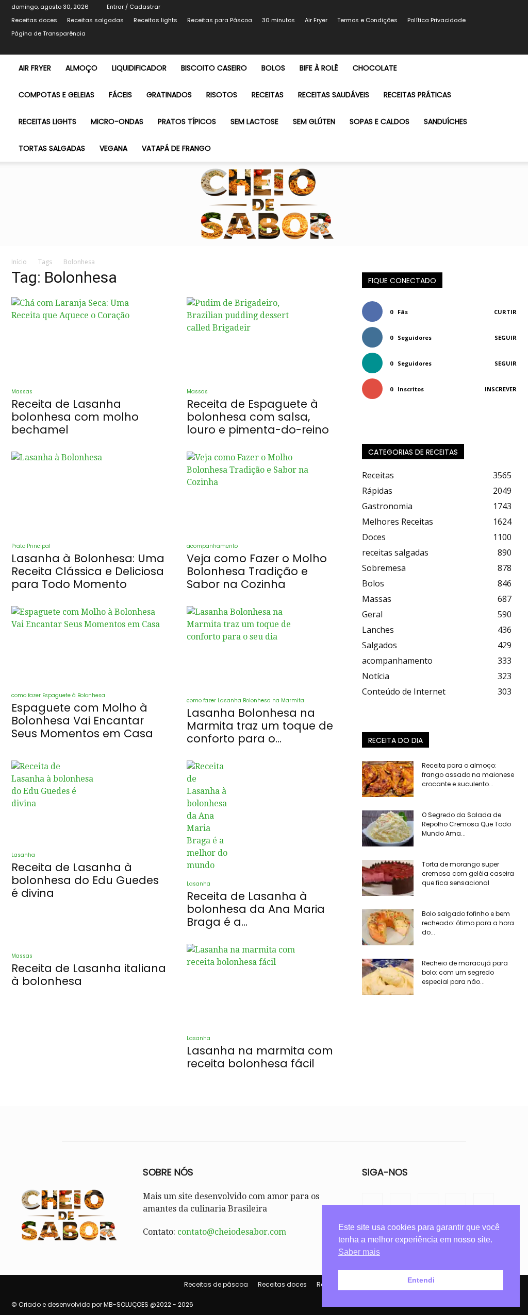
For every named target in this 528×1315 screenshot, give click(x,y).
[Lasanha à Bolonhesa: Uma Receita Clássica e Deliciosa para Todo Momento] (88, 493)
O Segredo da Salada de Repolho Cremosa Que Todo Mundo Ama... (466, 824)
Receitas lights (155, 20)
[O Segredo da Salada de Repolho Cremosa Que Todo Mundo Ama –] (388, 828)
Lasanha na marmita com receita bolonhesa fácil (260, 1057)
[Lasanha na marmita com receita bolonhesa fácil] (264, 985)
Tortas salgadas (52, 148)
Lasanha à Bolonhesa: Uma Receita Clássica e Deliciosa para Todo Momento (87, 571)
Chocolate (375, 68)
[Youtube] (509, 47)
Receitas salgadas (95, 20)
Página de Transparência (48, 33)
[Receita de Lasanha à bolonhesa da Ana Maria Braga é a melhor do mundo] (264, 816)
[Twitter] (475, 47)
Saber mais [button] (359, 1252)
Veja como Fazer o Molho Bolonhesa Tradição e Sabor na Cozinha (257, 571)
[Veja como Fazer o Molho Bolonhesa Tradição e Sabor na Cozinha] (264, 493)
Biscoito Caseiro (214, 68)
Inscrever (501, 389)
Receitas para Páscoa (219, 20)
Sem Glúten (314, 121)
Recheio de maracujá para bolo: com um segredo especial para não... (465, 972)
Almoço (81, 68)
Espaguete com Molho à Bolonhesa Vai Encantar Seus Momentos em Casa (82, 720)
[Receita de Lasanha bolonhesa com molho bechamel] (88, 338)
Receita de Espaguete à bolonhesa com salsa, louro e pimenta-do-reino (258, 416)
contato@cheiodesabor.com (231, 1232)
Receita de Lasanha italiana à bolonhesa (88, 975)
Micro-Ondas (117, 121)
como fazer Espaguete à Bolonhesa (58, 695)
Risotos (221, 95)
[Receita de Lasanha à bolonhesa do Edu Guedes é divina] (88, 801)
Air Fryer (316, 20)
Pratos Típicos (187, 121)
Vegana (113, 148)
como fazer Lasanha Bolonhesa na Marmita (245, 700)
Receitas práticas (417, 95)
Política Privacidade (436, 20)
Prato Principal (31, 546)
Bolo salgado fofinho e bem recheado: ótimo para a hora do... (468, 923)
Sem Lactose (254, 121)
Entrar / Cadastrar (133, 7)
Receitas (268, 95)
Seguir (505, 337)
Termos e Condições (367, 20)
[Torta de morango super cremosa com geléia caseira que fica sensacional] (388, 878)
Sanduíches (445, 121)
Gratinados (169, 95)
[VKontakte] (492, 47)
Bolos (273, 68)
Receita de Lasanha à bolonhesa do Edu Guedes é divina (85, 880)
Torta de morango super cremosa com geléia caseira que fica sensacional (468, 873)
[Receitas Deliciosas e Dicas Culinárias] (264, 204)
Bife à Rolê (319, 68)
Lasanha (23, 855)
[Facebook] (458, 47)
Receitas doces (34, 20)
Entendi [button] (421, 1280)
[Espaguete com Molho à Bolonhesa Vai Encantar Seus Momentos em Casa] (88, 644)
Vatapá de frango (176, 148)
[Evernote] (441, 47)
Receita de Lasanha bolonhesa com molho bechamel (75, 416)
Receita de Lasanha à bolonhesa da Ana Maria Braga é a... (256, 909)
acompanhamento (212, 546)
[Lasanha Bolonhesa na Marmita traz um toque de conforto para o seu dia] (264, 647)
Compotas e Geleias (56, 95)
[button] (504, 68)
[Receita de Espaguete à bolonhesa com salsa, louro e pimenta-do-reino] (264, 338)
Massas (21, 391)
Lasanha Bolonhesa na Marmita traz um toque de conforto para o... (260, 725)
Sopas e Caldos (379, 121)
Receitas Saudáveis (333, 95)
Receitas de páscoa (216, 1284)
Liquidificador (139, 68)
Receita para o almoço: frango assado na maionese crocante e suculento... (468, 774)
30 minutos (278, 20)
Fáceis (120, 95)
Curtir (505, 312)
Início (19, 261)
